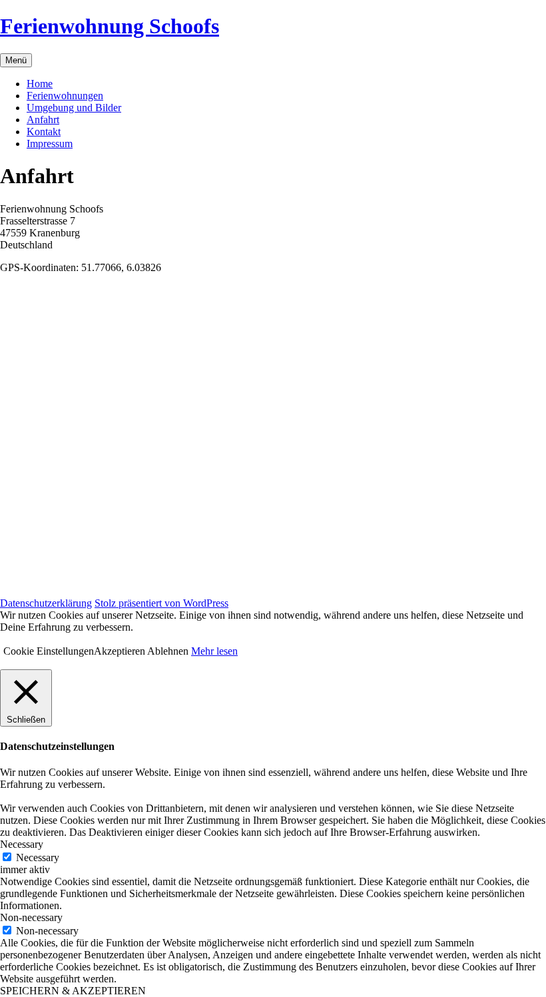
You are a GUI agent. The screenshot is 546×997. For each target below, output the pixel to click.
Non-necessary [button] (31, 917)
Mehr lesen (214, 651)
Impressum (50, 143)
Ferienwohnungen (65, 95)
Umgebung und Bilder (74, 107)
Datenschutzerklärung (46, 603)
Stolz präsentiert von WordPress (161, 603)
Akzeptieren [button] (119, 651)
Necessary (37, 857)
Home (40, 83)
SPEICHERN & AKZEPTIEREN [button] (73, 990)
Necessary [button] (21, 844)
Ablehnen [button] (167, 651)
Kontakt (44, 131)
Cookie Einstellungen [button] (48, 651)
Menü (16, 60)
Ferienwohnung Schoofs (109, 26)
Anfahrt (43, 119)
